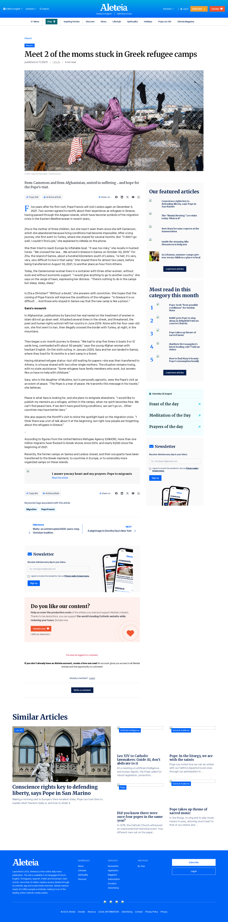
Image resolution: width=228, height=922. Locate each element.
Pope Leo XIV (164, 21)
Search (45, 8)
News (103, 21)
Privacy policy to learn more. (77, 576)
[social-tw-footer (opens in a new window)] (117, 902)
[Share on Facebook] (116, 197)
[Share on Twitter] (127, 197)
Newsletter (113, 866)
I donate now (39, 628)
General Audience (181, 730)
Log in (185, 8)
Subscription (114, 879)
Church (28, 38)
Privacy (164, 911)
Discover (90, 21)
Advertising (113, 887)
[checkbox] (28, 576)
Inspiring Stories (72, 21)
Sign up (33, 583)
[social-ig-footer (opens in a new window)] (122, 902)
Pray (49, 21)
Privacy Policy (151, 911)
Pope (122, 787)
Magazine (112, 874)
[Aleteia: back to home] (114, 7)
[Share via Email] (133, 197)
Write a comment (82, 690)
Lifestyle (117, 21)
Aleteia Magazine (185, 21)
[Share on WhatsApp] (138, 197)
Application (113, 870)
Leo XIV (19, 730)
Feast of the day (164, 404)
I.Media (56, 62)
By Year (141, 866)
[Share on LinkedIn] (122, 197)
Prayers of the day (166, 426)
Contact (139, 911)
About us (91, 911)
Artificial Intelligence (130, 730)
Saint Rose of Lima (124, 14)
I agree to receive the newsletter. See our (60, 576)
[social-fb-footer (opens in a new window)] (111, 902)
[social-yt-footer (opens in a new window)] (105, 902)
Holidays (148, 21)
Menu (36, 21)
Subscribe (197, 8)
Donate (215, 8)
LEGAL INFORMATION (108, 911)
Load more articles (175, 268)
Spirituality (132, 21)
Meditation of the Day (170, 415)
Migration (31, 509)
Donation (112, 883)
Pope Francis (48, 509)
